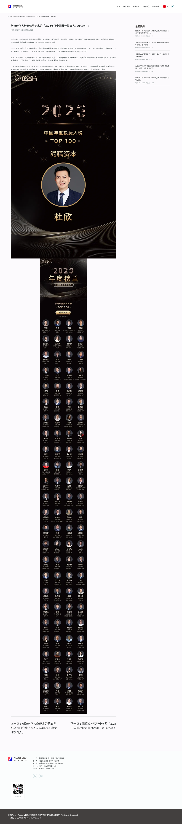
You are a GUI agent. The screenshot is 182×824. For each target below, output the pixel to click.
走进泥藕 (155, 6)
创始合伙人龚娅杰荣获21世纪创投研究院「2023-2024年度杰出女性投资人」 (34, 728)
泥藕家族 (126, 6)
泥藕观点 (145, 6)
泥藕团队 (136, 6)
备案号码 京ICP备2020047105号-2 (25, 818)
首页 (119, 6)
